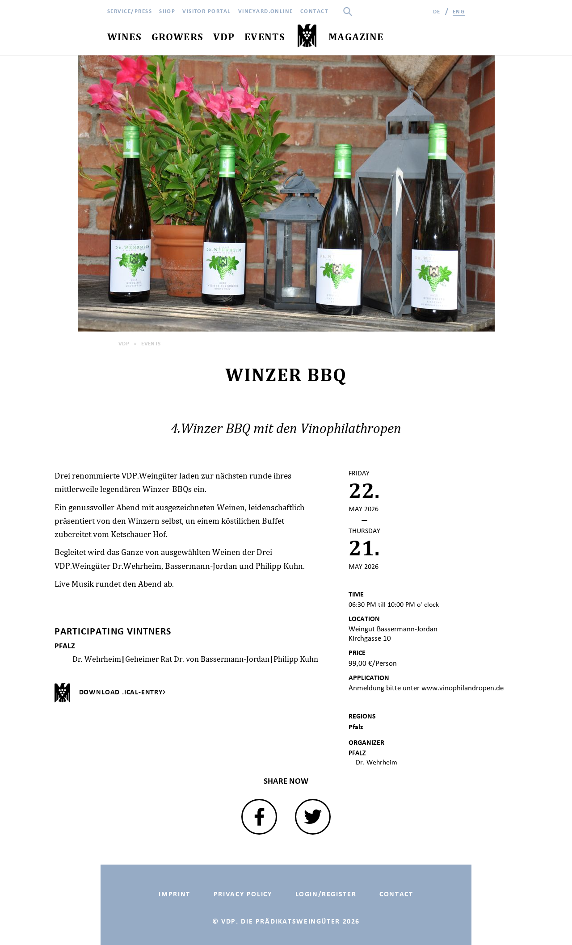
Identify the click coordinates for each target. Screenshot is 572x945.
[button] (259, 817)
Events (151, 343)
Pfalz (356, 726)
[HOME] (307, 36)
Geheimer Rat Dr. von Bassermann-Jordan (197, 659)
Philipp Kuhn (295, 659)
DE (437, 11)
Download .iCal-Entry (121, 692)
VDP (123, 343)
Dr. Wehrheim (96, 659)
